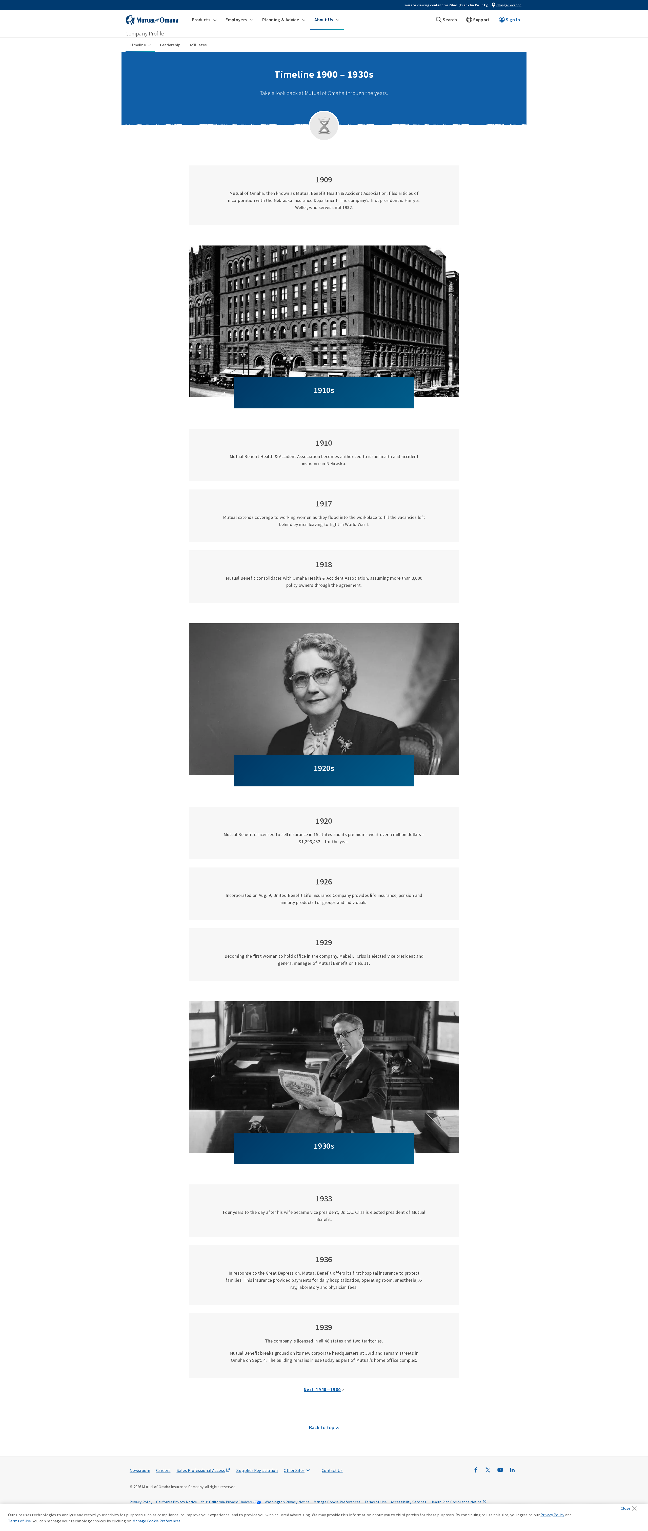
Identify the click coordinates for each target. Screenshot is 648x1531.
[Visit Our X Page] (488, 1472)
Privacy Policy (141, 1502)
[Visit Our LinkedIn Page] (512, 1472)
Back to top (322, 1427)
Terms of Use (375, 1502)
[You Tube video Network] (500, 1472)
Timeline (138, 44)
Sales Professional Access (200, 1470)
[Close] (630, 1507)
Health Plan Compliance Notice (455, 1502)
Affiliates (198, 44)
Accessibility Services (409, 1502)
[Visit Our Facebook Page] (476, 1472)
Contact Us (332, 1470)
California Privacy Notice (176, 1502)
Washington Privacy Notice (287, 1502)
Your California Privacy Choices (226, 1502)
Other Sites (294, 1470)
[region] (324, 1517)
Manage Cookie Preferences (337, 1502)
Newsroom (140, 1470)
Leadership (170, 44)
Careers (163, 1470)
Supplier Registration (257, 1470)
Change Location (508, 5)
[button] (204, 20)
